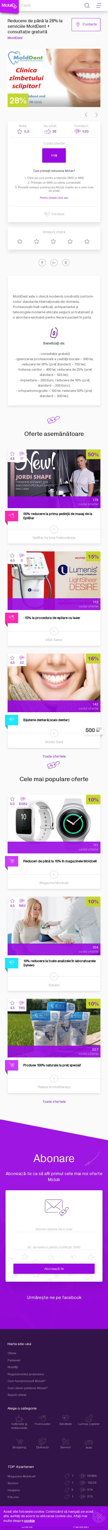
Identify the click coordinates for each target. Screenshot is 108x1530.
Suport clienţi (17, 1395)
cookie (29, 1521)
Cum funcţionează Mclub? (27, 1381)
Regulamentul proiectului (26, 1374)
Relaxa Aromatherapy (54, 1087)
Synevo (54, 985)
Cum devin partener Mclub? (28, 1388)
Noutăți (13, 1367)
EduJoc (13, 1497)
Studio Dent (54, 742)
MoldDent (15, 38)
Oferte (12, 1353)
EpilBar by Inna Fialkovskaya (54, 538)
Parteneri (14, 1360)
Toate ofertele (54, 756)
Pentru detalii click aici (54, 198)
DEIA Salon (54, 640)
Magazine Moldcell (54, 883)
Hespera (14, 1490)
